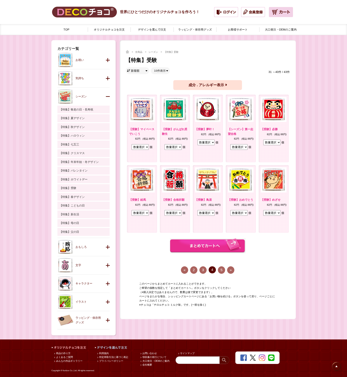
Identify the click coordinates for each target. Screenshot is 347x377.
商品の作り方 (62, 353)
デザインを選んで (152, 29)
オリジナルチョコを (109, 29)
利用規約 (104, 353)
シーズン (153, 52)
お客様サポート (238, 29)
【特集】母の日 (69, 223)
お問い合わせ (149, 353)
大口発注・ (281, 29)
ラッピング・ (195, 29)
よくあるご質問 (64, 357)
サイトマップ (187, 353)
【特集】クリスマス (72, 153)
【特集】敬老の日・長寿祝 (76, 109)
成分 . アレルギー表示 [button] (207, 85)
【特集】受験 (171, 52)
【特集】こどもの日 (72, 205)
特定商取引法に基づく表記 (113, 357)
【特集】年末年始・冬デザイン (79, 161)
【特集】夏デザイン (72, 118)
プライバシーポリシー (111, 361)
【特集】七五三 (69, 144)
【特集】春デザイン (72, 196)
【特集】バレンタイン (73, 170)
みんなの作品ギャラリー (69, 361)
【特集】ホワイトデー (73, 179)
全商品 (139, 52)
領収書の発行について (154, 357)
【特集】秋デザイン (72, 127)
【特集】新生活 (69, 214)
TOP (66, 29)
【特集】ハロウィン (72, 135)
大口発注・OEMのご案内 (155, 361)
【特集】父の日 (69, 231)
